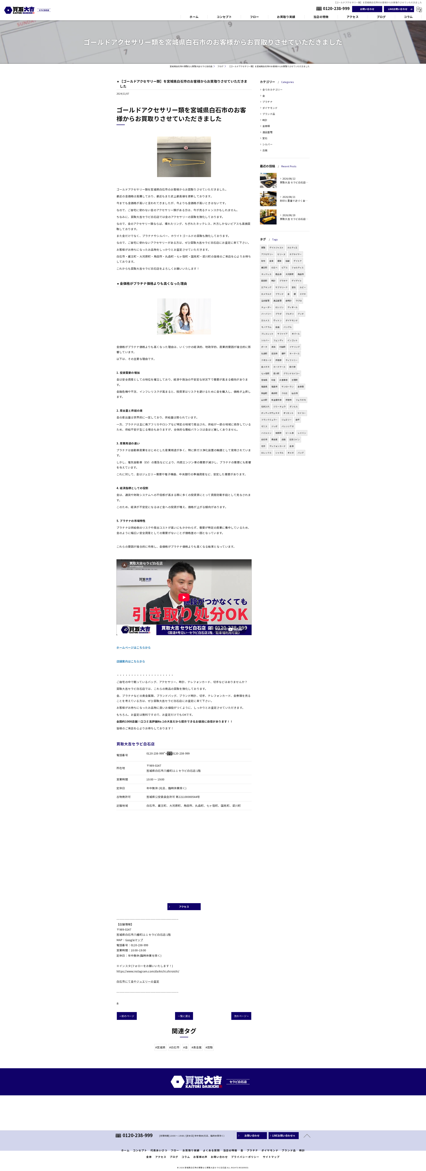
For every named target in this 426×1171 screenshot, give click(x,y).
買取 (263, 247)
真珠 (273, 346)
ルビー (303, 287)
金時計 (289, 300)
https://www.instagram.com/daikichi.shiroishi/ (147, 971)
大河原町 (290, 274)
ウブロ (299, 300)
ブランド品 (268, 114)
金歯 (277, 327)
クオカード (266, 360)
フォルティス (298, 267)
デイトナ (298, 260)
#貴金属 (197, 1047)
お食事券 (283, 379)
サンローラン (288, 386)
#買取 (209, 1047)
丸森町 (264, 353)
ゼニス (264, 426)
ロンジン (279, 307)
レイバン (302, 432)
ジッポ (274, 426)
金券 (292, 446)
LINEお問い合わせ (397, 9)
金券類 (266, 126)
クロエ (285, 393)
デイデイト (297, 280)
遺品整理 (267, 132)
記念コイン (295, 439)
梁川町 (276, 373)
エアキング (266, 287)
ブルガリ (290, 313)
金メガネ (265, 366)
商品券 (278, 274)
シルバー (267, 144)
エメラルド (266, 293)
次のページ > (241, 1016)
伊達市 (289, 399)
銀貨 (279, 260)
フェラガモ (301, 399)
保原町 (278, 432)
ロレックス (266, 452)
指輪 (288, 260)
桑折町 (274, 393)
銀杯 (284, 353)
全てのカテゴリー (272, 89)
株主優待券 (276, 399)
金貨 (271, 260)
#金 (185, 1047)
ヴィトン (277, 320)
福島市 (274, 386)
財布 (263, 260)
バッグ (301, 452)
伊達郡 (278, 360)
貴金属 (274, 439)
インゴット (292, 340)
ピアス (285, 267)
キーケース (295, 353)
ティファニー (292, 360)
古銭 (264, 150)
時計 (264, 120)
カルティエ (292, 247)
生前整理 (265, 300)
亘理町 (295, 379)
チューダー (266, 307)
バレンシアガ (288, 426)
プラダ (278, 313)
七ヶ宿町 (265, 373)
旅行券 (292, 366)
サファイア (282, 333)
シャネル (279, 452)
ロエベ (274, 267)
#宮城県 (160, 1047)
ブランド (279, 293)
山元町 (264, 399)
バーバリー (266, 313)
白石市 (264, 439)
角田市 (301, 274)
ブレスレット (267, 333)
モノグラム (266, 327)
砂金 (273, 379)
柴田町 (264, 393)
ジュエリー (287, 419)
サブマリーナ (281, 287)
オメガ (291, 452)
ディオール (293, 307)
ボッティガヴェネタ (270, 413)
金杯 (298, 419)
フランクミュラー (269, 419)
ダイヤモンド (270, 108)
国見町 (264, 280)
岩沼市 (274, 353)
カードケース (279, 366)
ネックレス (266, 274)
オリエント (288, 413)
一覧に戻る (184, 1016)
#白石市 (174, 1047)
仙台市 (295, 393)
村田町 (282, 346)
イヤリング (295, 346)
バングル (288, 327)
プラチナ (267, 101)
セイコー (302, 413)
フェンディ (278, 340)
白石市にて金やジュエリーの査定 (137, 981)
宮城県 (264, 379)
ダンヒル (294, 406)
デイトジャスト (276, 247)
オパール (296, 333)
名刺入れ (265, 406)
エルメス (265, 320)
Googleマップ (134, 940)
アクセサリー (267, 254)
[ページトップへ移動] (307, 1135)
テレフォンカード (277, 446)
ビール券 (290, 432)
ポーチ (264, 346)
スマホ (303, 293)
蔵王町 (264, 267)
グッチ (301, 313)
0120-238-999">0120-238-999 (168, 753)
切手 (263, 446)
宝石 (264, 138)
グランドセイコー (292, 373)
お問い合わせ (367, 9)
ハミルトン (266, 432)
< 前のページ (126, 1016)
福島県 (264, 386)
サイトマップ (271, 1157)
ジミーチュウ (279, 406)
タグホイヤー (295, 254)
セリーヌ (281, 254)
